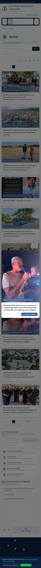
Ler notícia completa (29, 314)
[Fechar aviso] (36, 252)
